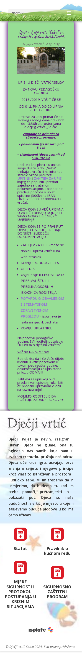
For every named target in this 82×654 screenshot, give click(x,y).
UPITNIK (24, 178)
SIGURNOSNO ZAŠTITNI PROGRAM (57, 591)
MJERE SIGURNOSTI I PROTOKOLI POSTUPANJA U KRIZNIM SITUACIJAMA (20, 594)
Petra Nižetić (33, 44)
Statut (20, 548)
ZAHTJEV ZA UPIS (48, 178)
